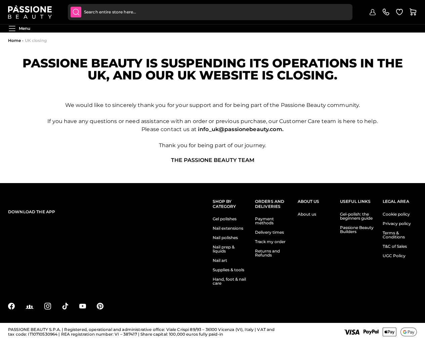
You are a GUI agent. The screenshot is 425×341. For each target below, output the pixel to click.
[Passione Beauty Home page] (30, 12)
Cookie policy (396, 214)
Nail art (220, 261)
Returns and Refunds (267, 253)
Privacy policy (397, 224)
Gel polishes (225, 219)
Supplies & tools (228, 270)
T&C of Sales (395, 246)
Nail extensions (228, 228)
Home (14, 40)
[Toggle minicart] (413, 12)
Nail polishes (225, 238)
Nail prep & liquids (224, 249)
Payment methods (264, 221)
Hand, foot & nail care (229, 281)
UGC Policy (394, 256)
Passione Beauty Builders (357, 230)
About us (307, 214)
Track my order (270, 242)
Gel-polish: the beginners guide (356, 216)
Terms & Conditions (394, 235)
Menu (24, 28)
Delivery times (269, 232)
